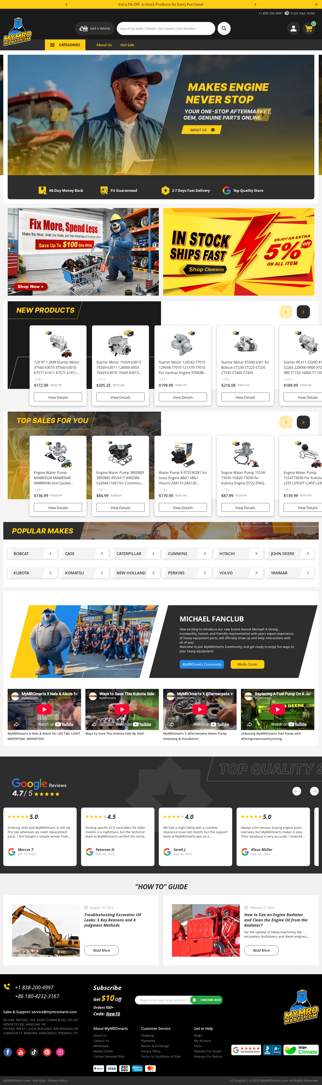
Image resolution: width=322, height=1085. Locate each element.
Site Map (39, 1080)
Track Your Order (302, 13)
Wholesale (100, 1046)
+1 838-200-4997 (270, 13)
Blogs (198, 1035)
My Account (202, 1041)
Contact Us (101, 1041)
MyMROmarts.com (16, 1080)
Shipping (147, 1035)
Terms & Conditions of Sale (161, 1056)
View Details (58, 397)
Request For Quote (207, 1051)
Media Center (103, 1051)
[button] (59, 114)
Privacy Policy (151, 1051)
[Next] (255, 4)
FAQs (198, 1046)
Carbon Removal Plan (109, 1056)
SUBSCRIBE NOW (211, 1000)
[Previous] (67, 4)
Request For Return (208, 1056)
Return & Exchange (155, 1046)
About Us (100, 1035)
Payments (148, 1041)
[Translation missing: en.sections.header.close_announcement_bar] (316, 4)
